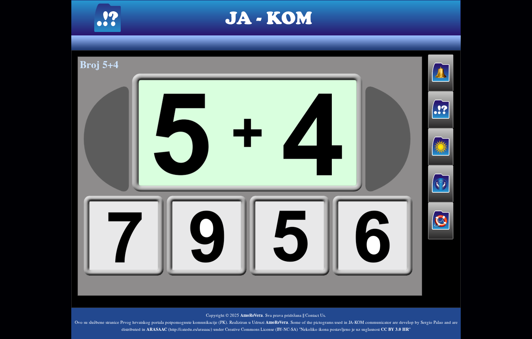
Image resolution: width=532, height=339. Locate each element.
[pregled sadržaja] (106, 138)
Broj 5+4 (99, 64)
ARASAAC (156, 329)
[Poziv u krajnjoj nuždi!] (440, 220)
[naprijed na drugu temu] (387, 138)
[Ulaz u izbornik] (440, 146)
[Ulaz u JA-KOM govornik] (440, 109)
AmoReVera (251, 315)
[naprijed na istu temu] (247, 132)
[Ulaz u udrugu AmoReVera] (440, 183)
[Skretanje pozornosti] (440, 72)
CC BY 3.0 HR (395, 329)
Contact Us (315, 315)
